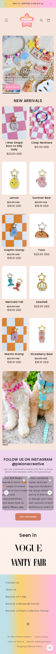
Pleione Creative (23, 637)
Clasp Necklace (41, 142)
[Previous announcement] (5, 4)
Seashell (41, 302)
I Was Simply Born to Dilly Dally (14, 146)
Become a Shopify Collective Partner (27, 610)
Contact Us (12, 582)
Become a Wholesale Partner (22, 603)
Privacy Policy (41, 637)
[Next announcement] (50, 4)
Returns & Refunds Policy (39, 641)
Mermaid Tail (14, 302)
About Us (11, 589)
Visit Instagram (28, 516)
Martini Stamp (14, 354)
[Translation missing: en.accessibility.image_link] (28, 64)
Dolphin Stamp (14, 250)
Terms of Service (16, 641)
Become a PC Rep (16, 596)
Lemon (14, 198)
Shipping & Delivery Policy (29, 646)
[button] (6, 20)
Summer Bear (41, 198)
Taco (41, 250)
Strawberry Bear (42, 354)
